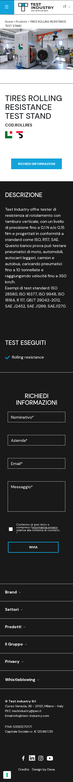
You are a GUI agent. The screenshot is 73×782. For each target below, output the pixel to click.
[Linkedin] (32, 757)
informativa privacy (45, 527)
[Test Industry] (36, 6)
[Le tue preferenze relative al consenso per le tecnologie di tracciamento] (7, 775)
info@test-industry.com (31, 716)
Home (9, 21)
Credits (23, 769)
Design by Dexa (43, 769)
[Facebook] (23, 757)
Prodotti (21, 21)
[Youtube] (50, 757)
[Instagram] (41, 757)
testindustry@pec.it (27, 711)
